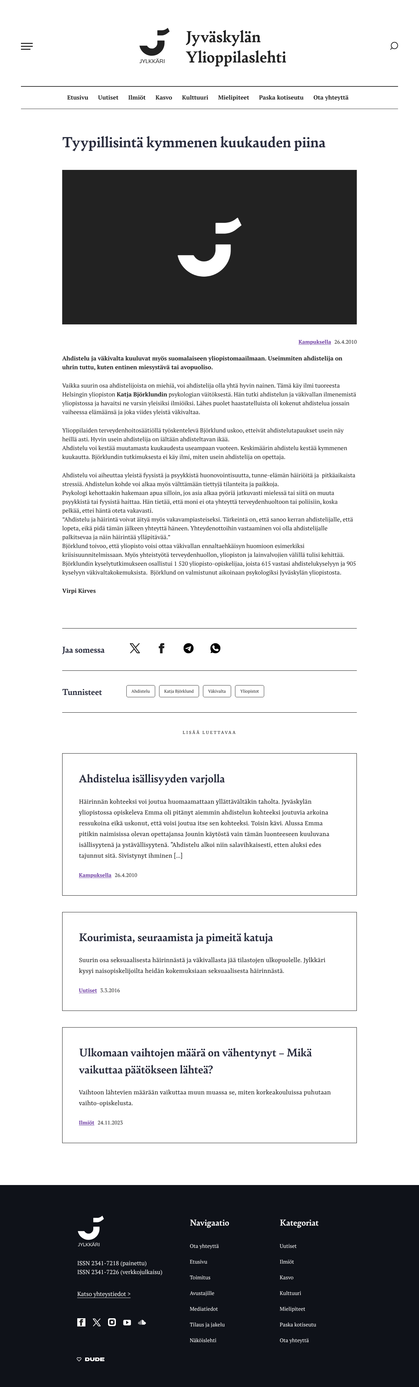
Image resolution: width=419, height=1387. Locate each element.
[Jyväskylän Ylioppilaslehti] (90, 1244)
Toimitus (200, 1277)
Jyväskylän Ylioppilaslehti (236, 46)
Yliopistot (249, 691)
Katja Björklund (179, 691)
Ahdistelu (141, 691)
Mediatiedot (204, 1308)
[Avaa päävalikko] (27, 46)
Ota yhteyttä (331, 97)
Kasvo (163, 97)
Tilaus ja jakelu (207, 1324)
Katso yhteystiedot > (104, 1294)
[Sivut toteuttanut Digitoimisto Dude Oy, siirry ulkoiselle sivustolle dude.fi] (90, 1360)
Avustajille (202, 1293)
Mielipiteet (233, 97)
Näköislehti (203, 1340)
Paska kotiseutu (281, 97)
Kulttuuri (195, 97)
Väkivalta (217, 691)
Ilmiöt (137, 97)
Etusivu (77, 97)
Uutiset (108, 97)
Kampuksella (315, 341)
